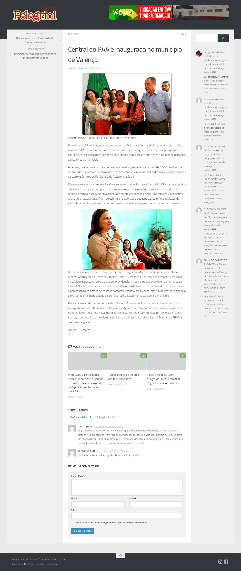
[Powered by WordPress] (25, 564)
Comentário (77, 476)
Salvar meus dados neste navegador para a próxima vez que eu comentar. (111, 522)
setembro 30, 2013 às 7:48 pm (113, 451)
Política (73, 34)
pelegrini (78, 68)
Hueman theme (52, 564)
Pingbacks (106, 417)
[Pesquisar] (223, 38)
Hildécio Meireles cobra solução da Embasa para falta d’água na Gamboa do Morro (164, 379)
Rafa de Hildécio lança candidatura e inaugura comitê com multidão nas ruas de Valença (215, 60)
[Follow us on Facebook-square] (226, 561)
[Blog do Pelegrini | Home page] (34, 15)
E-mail (133, 498)
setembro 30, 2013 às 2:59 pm (109, 426)
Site (73, 510)
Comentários (82, 417)
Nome (75, 498)
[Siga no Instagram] (220, 561)
